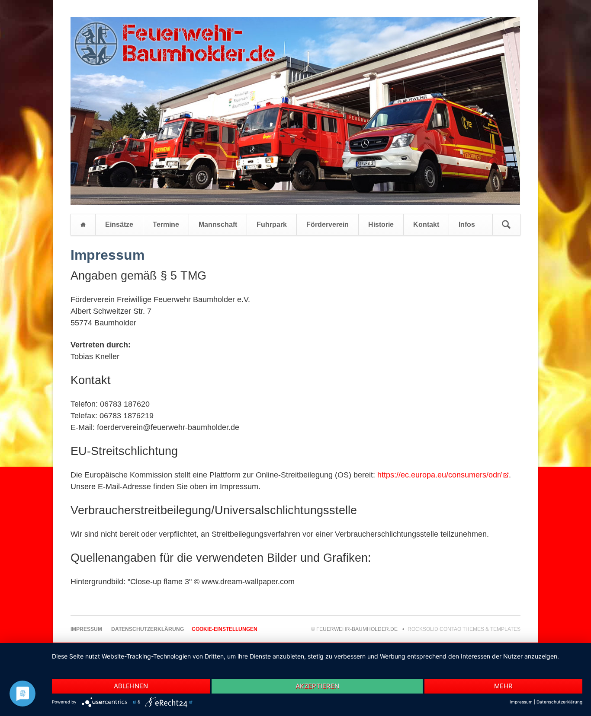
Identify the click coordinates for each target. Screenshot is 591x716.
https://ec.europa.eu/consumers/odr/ (439, 475)
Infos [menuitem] (467, 224)
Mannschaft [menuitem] (218, 224)
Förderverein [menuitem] (327, 224)
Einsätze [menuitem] (119, 224)
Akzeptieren (317, 686)
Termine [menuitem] (166, 224)
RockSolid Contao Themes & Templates (464, 629)
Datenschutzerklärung (559, 701)
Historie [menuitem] (381, 224)
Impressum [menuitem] (86, 629)
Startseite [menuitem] (83, 224)
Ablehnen (131, 686)
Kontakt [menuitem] (426, 224)
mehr (503, 686)
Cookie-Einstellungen (224, 629)
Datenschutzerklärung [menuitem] (147, 629)
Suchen (506, 224)
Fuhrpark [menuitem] (272, 224)
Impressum (521, 701)
